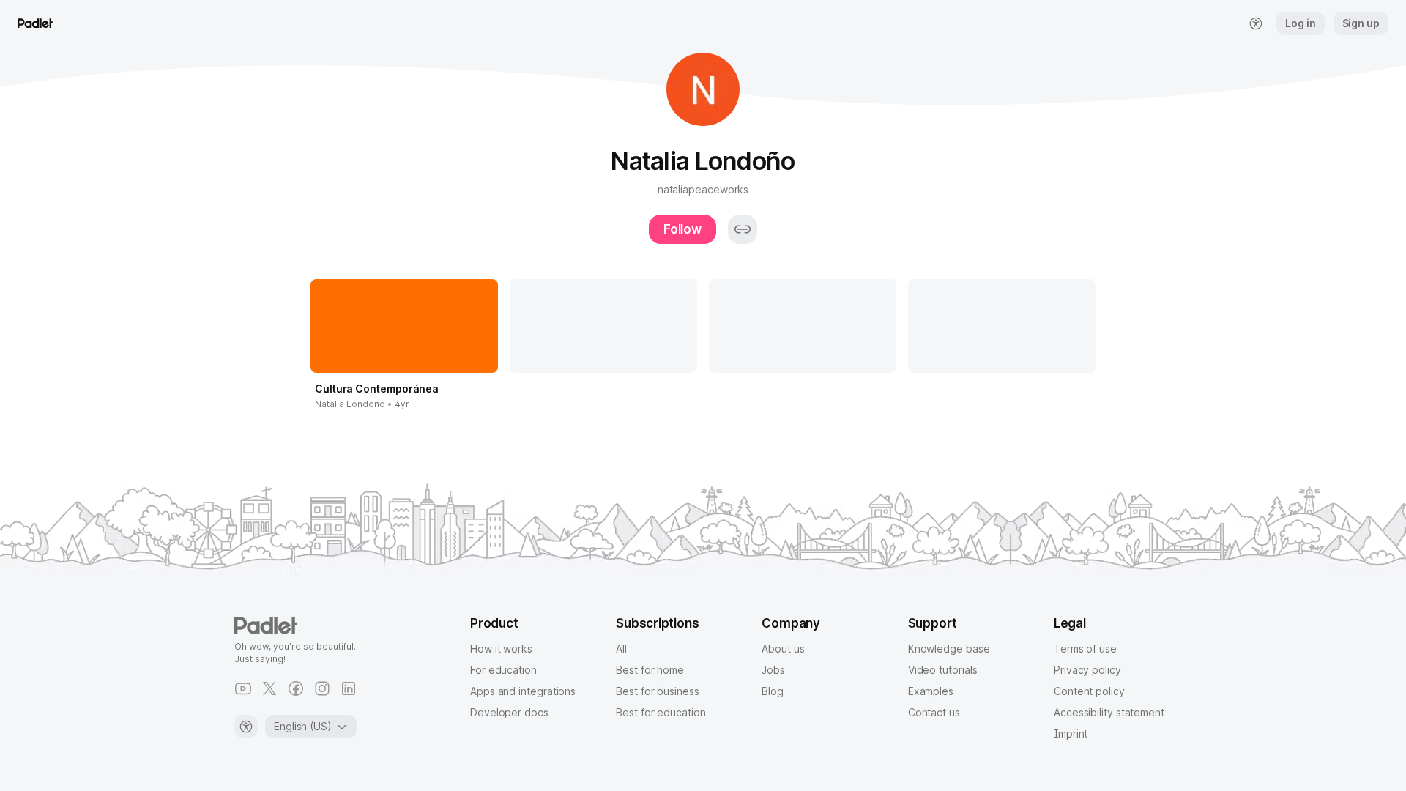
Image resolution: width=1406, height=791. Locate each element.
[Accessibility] (246, 726)
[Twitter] (269, 688)
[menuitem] (1256, 23)
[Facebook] (296, 688)
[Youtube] (243, 688)
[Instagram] (322, 688)
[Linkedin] (348, 688)
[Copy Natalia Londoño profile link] (742, 229)
